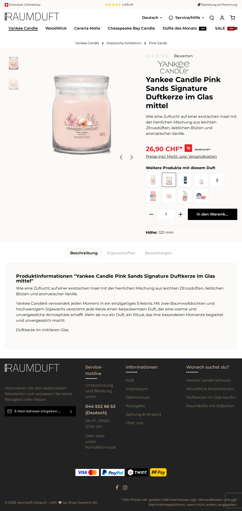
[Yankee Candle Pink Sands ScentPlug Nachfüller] (185, 180)
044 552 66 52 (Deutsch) (100, 409)
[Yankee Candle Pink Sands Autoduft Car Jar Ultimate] (153, 196)
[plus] (180, 214)
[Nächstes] (131, 157)
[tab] (83, 253)
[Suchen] (211, 17)
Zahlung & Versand (143, 414)
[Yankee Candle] (167, 67)
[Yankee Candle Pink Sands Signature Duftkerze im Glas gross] (153, 180)
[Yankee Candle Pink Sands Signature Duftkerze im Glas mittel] (169, 180)
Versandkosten (210, 500)
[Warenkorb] (232, 17)
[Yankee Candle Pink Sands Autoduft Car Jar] (185, 196)
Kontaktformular (100, 447)
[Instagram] (125, 489)
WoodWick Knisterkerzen (210, 389)
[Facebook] (117, 489)
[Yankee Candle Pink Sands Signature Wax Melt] (201, 196)
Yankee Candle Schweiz (208, 380)
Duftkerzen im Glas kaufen (211, 397)
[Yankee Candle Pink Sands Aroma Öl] (217, 180)
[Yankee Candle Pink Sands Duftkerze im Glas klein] (201, 180)
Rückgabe (135, 406)
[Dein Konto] (222, 17)
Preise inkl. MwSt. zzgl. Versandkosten (181, 156)
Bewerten (183, 56)
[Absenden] (71, 411)
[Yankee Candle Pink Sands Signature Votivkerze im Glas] (169, 196)
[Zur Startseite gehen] (32, 18)
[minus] (151, 214)
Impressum (137, 389)
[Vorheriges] (121, 157)
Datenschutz (138, 397)
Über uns (134, 423)
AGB (130, 380)
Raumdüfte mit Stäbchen (210, 406)
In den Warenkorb (214, 214)
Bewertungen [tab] (158, 253)
